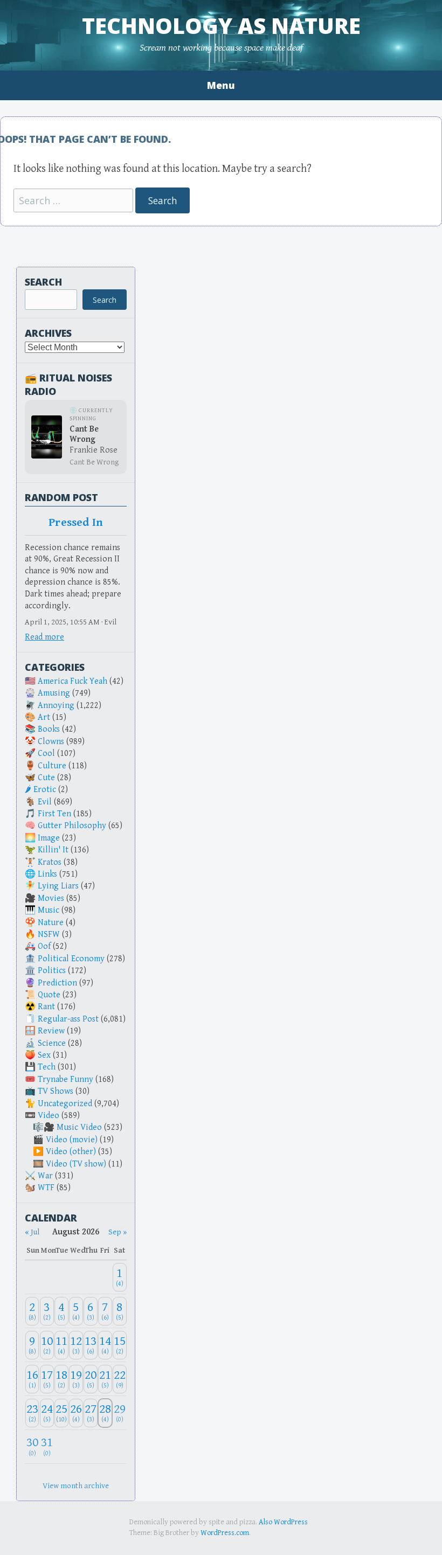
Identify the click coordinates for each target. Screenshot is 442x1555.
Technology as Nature (221, 25)
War (45, 1176)
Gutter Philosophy (72, 826)
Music (48, 910)
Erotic (44, 790)
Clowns (51, 742)
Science (52, 1043)
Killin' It (53, 850)
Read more (44, 637)
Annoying (56, 705)
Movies (51, 898)
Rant (46, 1007)
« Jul (32, 1232)
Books (49, 729)
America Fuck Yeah (72, 681)
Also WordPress (283, 1522)
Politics (52, 971)
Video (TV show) (76, 1164)
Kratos (49, 862)
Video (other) (71, 1152)
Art (44, 717)
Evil (45, 802)
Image (49, 838)
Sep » (117, 1232)
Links (47, 874)
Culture (52, 766)
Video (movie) (72, 1140)
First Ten (54, 814)
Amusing (54, 693)
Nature (51, 923)
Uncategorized (65, 1104)
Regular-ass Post (68, 1019)
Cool (46, 753)
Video (48, 1115)
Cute (46, 778)
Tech (47, 1067)
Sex (44, 1055)
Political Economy (71, 959)
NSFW (49, 934)
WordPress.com (225, 1533)
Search (43, 281)
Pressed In (76, 522)
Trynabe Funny (65, 1079)
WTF (46, 1188)
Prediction (57, 983)
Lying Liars (58, 886)
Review (51, 1031)
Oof (44, 946)
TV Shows (55, 1091)
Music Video (79, 1127)
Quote (49, 995)
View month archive (76, 1485)
